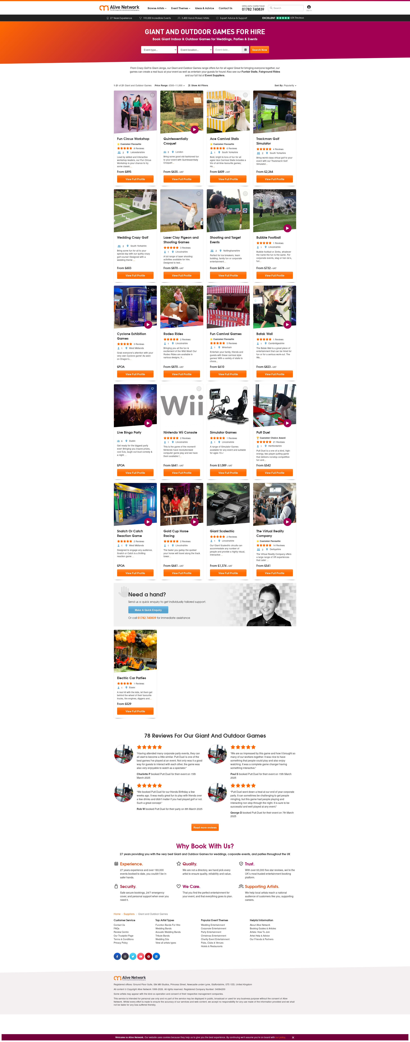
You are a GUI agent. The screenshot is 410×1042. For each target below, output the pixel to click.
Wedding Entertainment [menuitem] (213, 924)
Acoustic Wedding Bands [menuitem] (168, 931)
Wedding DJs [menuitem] (162, 939)
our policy (280, 1037)
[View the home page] (119, 8)
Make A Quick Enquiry (148, 610)
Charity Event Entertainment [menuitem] (215, 939)
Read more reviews (205, 827)
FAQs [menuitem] (116, 928)
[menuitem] (157, 8)
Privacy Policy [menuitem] (121, 942)
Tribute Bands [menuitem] (163, 935)
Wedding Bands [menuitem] (164, 928)
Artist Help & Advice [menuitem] (260, 935)
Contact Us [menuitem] (119, 924)
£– (168, 85)
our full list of (207, 75)
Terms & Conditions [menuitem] (124, 939)
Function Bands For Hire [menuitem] (168, 924)
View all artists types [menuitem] (166, 942)
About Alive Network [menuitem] (260, 924)
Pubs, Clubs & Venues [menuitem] (212, 942)
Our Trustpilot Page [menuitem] (123, 935)
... (131, 166)
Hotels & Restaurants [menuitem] (211, 946)
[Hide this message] (293, 1037)
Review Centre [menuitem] (121, 931)
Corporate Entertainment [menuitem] (213, 928)
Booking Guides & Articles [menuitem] (263, 928)
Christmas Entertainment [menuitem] (213, 935)
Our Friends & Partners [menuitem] (261, 939)
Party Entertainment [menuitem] (211, 931)
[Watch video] (194, 129)
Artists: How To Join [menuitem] (260, 931)
